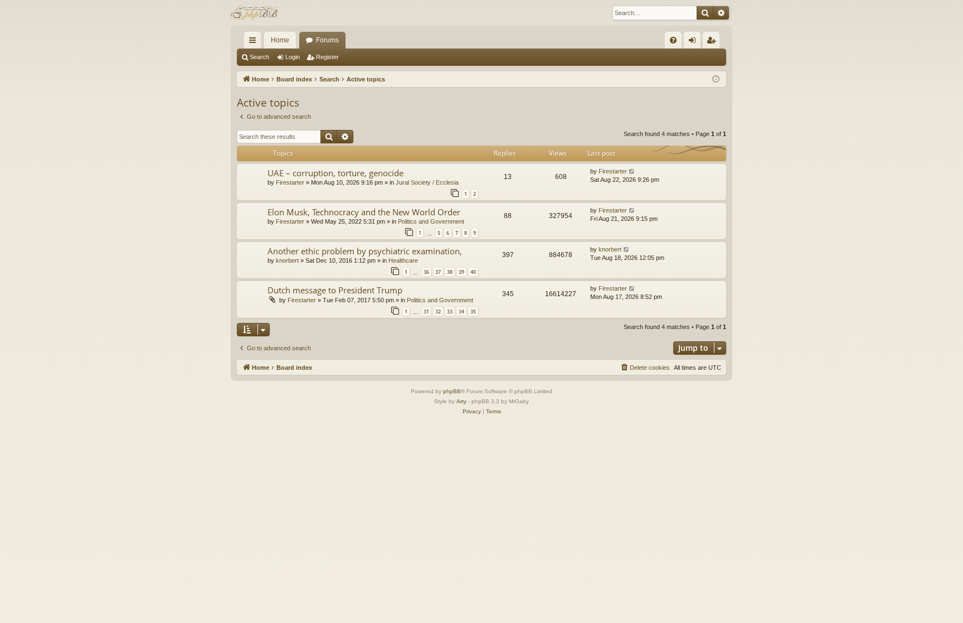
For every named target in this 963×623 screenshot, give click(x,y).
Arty (461, 401)
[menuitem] (673, 40)
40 (473, 272)
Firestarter (290, 182)
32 (438, 311)
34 (461, 311)
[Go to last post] (632, 171)
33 (450, 311)
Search (259, 57)
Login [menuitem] (694, 42)
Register (327, 57)
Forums (327, 40)
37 (438, 272)
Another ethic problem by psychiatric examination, (365, 251)
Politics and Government (431, 221)
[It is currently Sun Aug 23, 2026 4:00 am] (715, 79)
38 (450, 272)
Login (292, 57)
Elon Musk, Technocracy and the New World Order (364, 212)
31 (426, 311)
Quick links (255, 42)
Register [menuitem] (713, 42)
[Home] (255, 13)
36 (426, 272)
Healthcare (403, 260)
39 (461, 272)
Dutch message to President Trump (335, 290)
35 (473, 311)
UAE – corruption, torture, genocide (335, 172)
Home (280, 40)
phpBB (452, 391)
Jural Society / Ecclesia (427, 182)
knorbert (287, 260)
